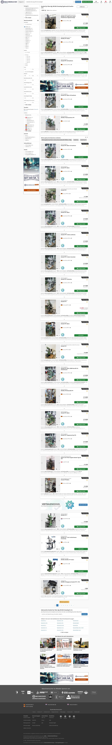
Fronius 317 (39, 711)
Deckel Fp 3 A (44, 628)
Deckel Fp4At (76, 623)
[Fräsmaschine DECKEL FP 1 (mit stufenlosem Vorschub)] (50, 543)
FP (26, 54)
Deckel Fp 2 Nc (44, 623)
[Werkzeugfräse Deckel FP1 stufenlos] (50, 284)
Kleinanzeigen (29, 145)
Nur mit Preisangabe (29, 71)
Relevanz (82, 6)
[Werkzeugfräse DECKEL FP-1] (50, 520)
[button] (110, 2)
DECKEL (27, 26)
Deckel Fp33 (75, 620)
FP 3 (28, 60)
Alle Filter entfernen (52, 10)
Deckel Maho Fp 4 (77, 630)
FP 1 (28, 56)
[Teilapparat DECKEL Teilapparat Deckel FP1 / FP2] (50, 587)
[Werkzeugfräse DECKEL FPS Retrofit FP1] (50, 396)
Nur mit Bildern (29, 151)
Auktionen (28, 146)
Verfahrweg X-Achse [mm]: (29, 100)
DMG (27, 37)
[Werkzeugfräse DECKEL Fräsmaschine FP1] (50, 123)
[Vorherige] (41, 21)
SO (26, 65)
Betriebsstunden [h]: (28, 78)
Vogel (27, 43)
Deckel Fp (76, 140)
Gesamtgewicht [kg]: (28, 95)
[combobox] (31, 115)
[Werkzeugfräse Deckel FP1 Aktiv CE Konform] (50, 100)
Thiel (27, 48)
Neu (26, 135)
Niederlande (30, 126)
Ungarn (29, 128)
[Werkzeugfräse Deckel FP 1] (50, 307)
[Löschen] (74, 2)
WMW (27, 38)
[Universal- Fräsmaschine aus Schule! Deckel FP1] (50, 195)
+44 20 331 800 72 (73, 704)
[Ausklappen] (64, 34)
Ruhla (27, 46)
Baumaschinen (28, 13)
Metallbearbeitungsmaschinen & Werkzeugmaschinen (31, 8)
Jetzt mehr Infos (83, 504)
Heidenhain (28, 35)
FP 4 (28, 59)
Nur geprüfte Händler (30, 154)
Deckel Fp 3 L (44, 630)
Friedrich (28, 40)
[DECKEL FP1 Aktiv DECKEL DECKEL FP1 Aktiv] (50, 565)
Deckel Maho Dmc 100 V (78, 628)
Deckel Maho (28, 28)
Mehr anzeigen (64, 632)
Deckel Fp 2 (43, 620)
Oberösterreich (30, 120)
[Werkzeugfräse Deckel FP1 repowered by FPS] (50, 440)
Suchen (78, 2)
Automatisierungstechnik (31, 10)
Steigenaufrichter (55, 711)
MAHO (27, 34)
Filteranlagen (62, 711)
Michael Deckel (29, 29)
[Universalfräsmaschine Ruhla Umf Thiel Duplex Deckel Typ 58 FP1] (50, 463)
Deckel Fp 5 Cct (60, 628)
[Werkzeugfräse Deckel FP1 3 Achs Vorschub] (50, 262)
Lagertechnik (28, 12)
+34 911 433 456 (29, 706)
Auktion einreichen (81, 87)
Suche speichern (65, 602)
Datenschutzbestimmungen (49, 742)
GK (26, 63)
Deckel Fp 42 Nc (60, 625)
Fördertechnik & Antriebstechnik (31, 16)
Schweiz (29, 129)
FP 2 (28, 57)
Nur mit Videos (29, 153)
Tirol (28, 123)
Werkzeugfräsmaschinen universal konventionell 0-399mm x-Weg (56, 140)
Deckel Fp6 (75, 625)
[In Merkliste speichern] (87, 16)
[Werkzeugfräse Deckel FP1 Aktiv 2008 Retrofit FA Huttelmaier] (50, 374)
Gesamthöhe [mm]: (28, 91)
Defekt (27, 140)
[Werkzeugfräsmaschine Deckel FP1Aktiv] (50, 485)
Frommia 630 (76, 711)
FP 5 (28, 62)
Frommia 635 (69, 711)
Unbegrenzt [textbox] (28, 114)
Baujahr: (25, 73)
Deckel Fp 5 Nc (60, 630)
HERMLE (27, 42)
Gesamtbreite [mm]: (28, 87)
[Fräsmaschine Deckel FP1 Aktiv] (50, 329)
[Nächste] (59, 21)
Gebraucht (28, 138)
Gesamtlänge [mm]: (28, 82)
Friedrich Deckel (29, 31)
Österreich (30, 117)
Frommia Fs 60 (47, 711)
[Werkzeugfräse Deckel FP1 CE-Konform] (50, 66)
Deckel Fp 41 (83, 140)
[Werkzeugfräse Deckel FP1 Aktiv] (50, 173)
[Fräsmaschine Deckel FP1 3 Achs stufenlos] (50, 240)
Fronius (34, 711)
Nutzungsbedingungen (60, 742)
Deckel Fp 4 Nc (60, 623)
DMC (26, 45)
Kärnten (29, 119)
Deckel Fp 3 (43, 625)
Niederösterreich (31, 122)
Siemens (28, 32)
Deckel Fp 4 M (60, 620)
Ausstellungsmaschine (30, 137)
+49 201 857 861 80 (52, 704)
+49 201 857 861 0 (30, 704)
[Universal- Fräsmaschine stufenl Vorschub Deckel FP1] (50, 351)
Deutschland (30, 125)
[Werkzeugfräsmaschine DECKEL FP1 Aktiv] (50, 44)
